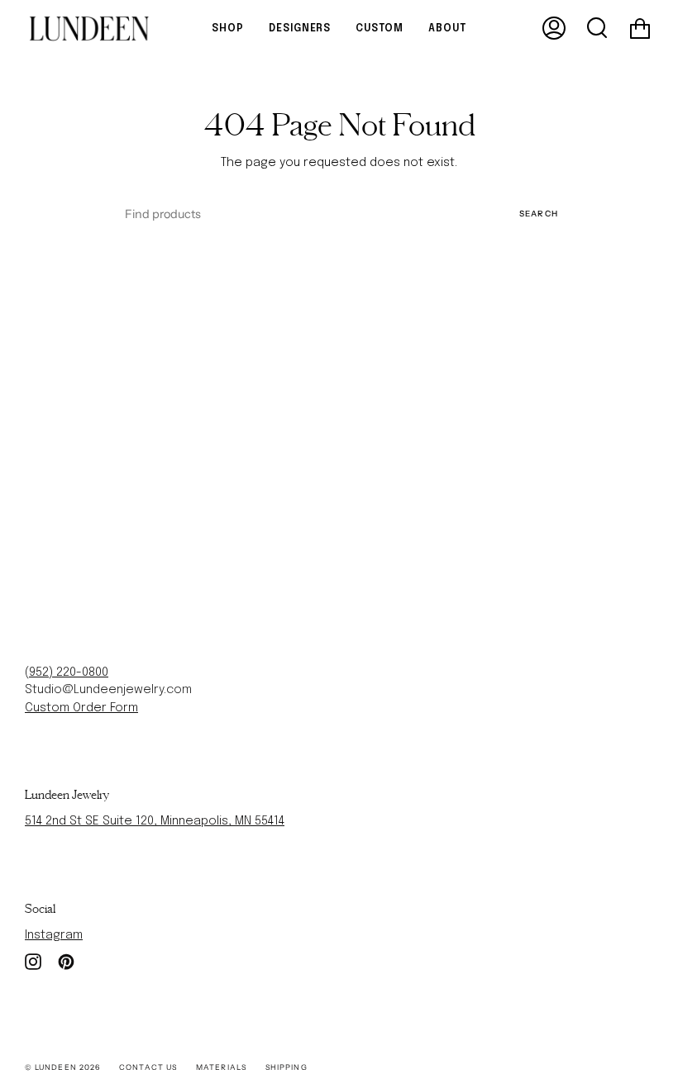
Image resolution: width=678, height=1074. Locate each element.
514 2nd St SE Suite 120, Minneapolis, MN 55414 (154, 821)
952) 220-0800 (68, 672)
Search (538, 213)
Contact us (148, 1067)
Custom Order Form (81, 708)
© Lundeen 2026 (62, 1067)
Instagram (54, 935)
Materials (221, 1067)
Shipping (286, 1067)
